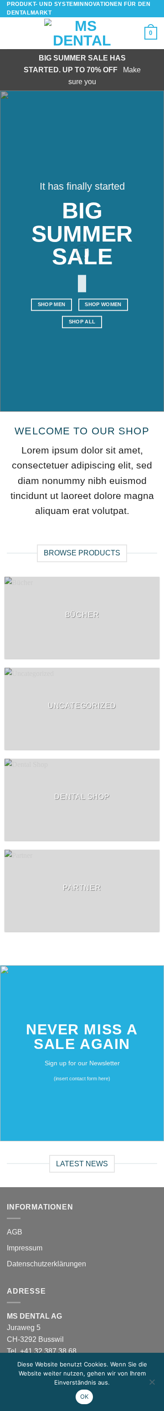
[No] (151, 1384)
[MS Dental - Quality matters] (82, 33)
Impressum (24, 1248)
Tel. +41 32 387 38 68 (42, 1351)
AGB (14, 1232)
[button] (12, 33)
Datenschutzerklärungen (46, 1264)
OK (84, 1396)
